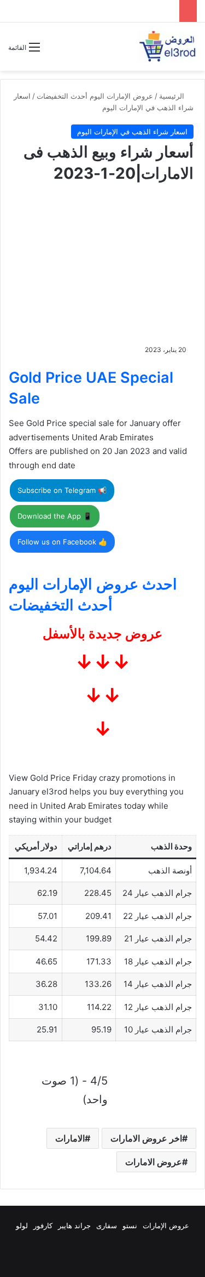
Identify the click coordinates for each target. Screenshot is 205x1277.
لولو (22, 1225)
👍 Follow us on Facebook (62, 541)
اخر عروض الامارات (146, 1138)
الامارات (70, 1138)
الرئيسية (172, 96)
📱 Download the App (54, 516)
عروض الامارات (153, 1161)
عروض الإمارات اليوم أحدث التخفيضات (95, 96)
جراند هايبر (74, 1225)
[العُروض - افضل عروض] (167, 46)
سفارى (106, 1225)
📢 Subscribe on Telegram (62, 490)
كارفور (42, 1225)
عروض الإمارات (166, 1225)
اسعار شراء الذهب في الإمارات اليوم (132, 131)
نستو (129, 1225)
